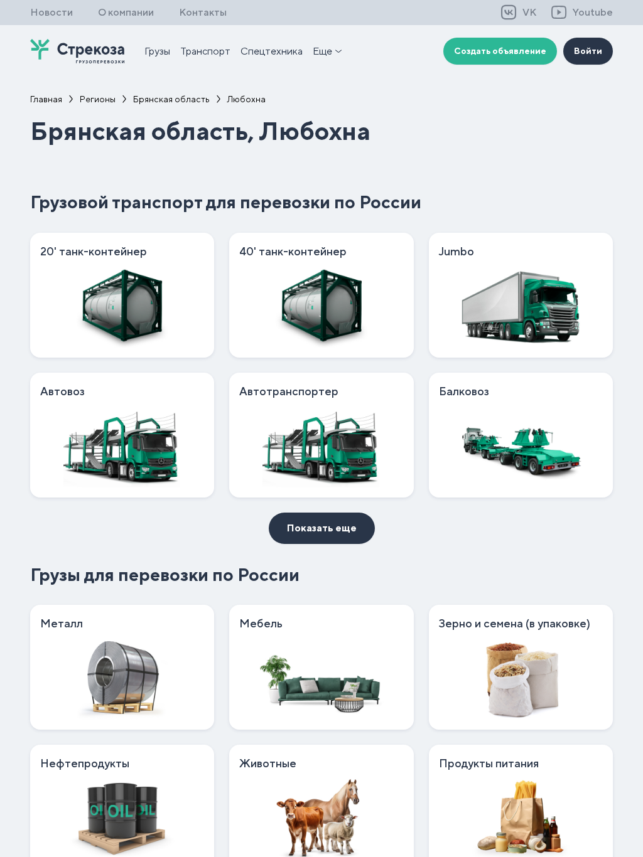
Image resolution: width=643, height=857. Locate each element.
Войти (588, 51)
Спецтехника (271, 51)
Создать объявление (500, 51)
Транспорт (205, 51)
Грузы (157, 51)
